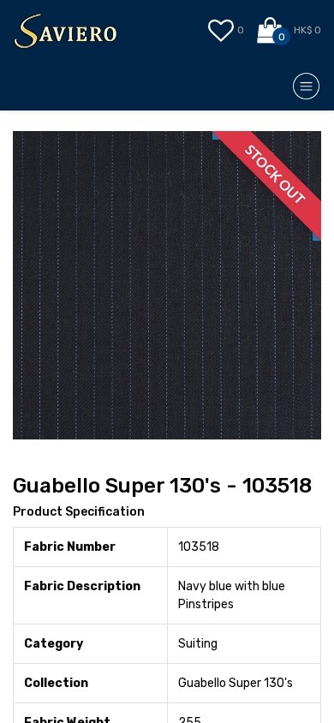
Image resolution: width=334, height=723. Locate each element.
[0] (271, 31)
